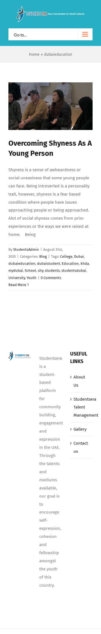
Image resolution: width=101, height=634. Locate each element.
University (16, 278)
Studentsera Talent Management (82, 407)
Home (34, 54)
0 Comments (51, 278)
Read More (17, 285)
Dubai (79, 256)
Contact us (81, 447)
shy (40, 270)
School (30, 270)
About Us (79, 381)
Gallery (80, 429)
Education (70, 263)
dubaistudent (48, 263)
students (52, 270)
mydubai (15, 270)
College (66, 256)
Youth (31, 278)
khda (85, 263)
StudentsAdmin (26, 249)
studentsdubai (73, 270)
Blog (43, 256)
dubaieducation (21, 263)
